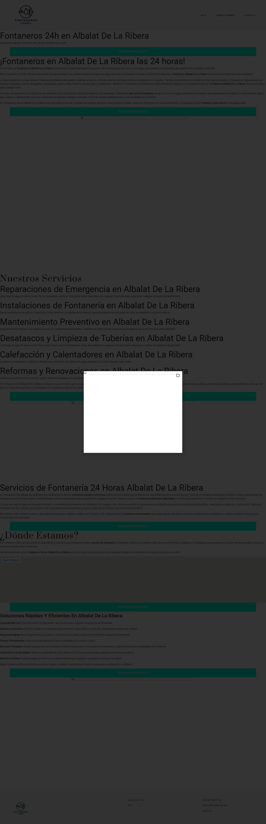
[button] (178, 375)
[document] (133, 412)
